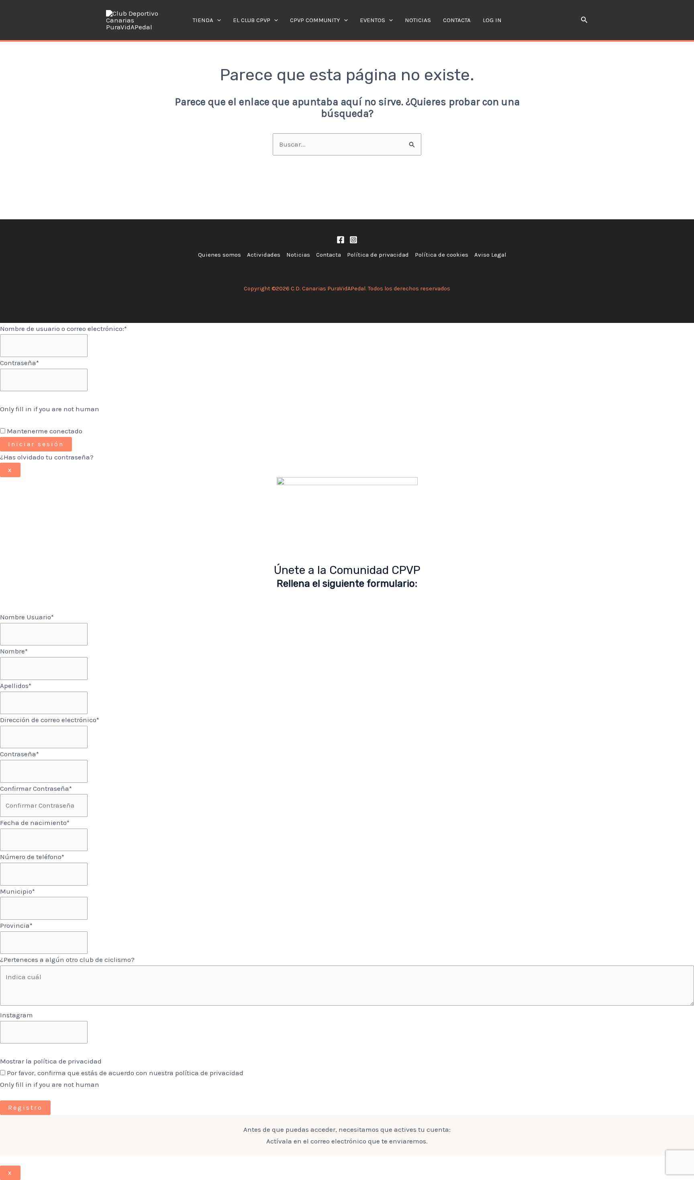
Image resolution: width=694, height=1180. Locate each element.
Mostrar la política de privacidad (51, 1061)
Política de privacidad (378, 254)
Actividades (263, 254)
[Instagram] (353, 240)
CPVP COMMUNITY (315, 20)
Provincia (16, 925)
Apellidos (15, 686)
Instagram (16, 1015)
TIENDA (203, 20)
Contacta (457, 20)
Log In (492, 20)
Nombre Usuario (27, 617)
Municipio (17, 891)
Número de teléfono (32, 857)
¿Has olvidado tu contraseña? (47, 457)
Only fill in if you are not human (49, 409)
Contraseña (19, 363)
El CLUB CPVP (251, 20)
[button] (217, 20)
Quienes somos (219, 254)
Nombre (14, 651)
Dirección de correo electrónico (49, 720)
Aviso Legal (490, 254)
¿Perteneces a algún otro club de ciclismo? (67, 959)
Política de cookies (441, 254)
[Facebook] (341, 240)
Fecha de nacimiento (34, 823)
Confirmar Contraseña (36, 788)
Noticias (418, 20)
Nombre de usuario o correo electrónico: (63, 329)
